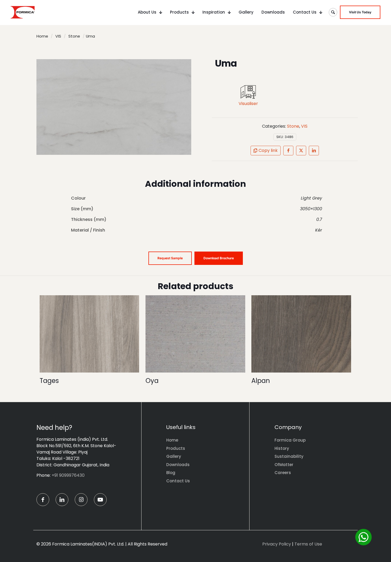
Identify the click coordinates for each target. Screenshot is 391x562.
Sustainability (288, 456)
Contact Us (178, 481)
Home (42, 36)
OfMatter (283, 464)
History (281, 448)
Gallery (173, 456)
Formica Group (290, 440)
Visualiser (248, 103)
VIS (58, 36)
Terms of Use (308, 544)
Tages (49, 380)
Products (175, 448)
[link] (248, 91)
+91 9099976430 (68, 475)
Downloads (178, 464)
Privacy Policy (276, 544)
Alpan (260, 380)
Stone (74, 36)
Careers (282, 472)
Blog (170, 472)
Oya (152, 380)
